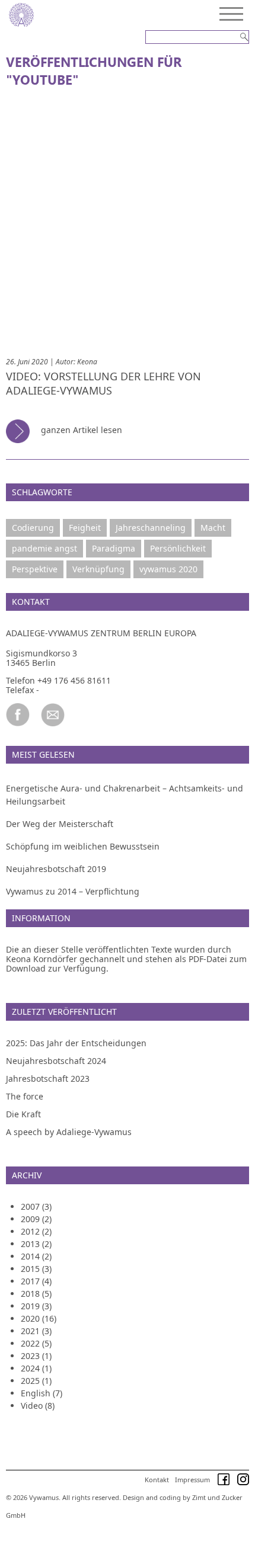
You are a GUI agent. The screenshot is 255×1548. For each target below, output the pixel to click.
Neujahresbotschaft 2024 (56, 1060)
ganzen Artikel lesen (80, 429)
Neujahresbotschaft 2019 (56, 868)
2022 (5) (36, 1343)
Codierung (33, 527)
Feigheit (85, 527)
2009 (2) (36, 1219)
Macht (212, 527)
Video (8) (38, 1405)
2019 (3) (36, 1306)
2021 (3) (36, 1331)
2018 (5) (36, 1293)
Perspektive (35, 569)
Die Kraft (23, 1114)
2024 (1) (36, 1368)
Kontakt (157, 1479)
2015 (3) (36, 1268)
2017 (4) (36, 1281)
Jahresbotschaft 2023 (48, 1078)
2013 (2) (36, 1243)
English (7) (41, 1393)
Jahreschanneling (151, 527)
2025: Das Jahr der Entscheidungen (76, 1043)
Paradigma (113, 548)
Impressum (192, 1479)
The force (24, 1096)
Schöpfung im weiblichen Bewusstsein (83, 846)
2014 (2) (36, 1256)
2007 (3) (36, 1206)
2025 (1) (36, 1380)
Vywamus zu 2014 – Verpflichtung (72, 891)
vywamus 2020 (168, 569)
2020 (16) (38, 1318)
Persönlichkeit (178, 548)
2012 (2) (36, 1231)
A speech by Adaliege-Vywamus (69, 1131)
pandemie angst (44, 548)
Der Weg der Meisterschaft (59, 823)
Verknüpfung (98, 569)
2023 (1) (36, 1355)
